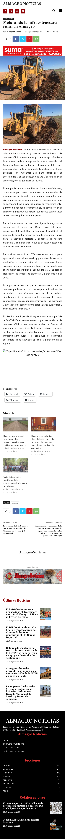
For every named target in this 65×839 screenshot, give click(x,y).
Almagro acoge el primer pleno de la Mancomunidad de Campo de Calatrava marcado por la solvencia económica (43, 442)
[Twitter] (11, 11)
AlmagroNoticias (14, 31)
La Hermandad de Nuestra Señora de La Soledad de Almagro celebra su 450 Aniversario (15, 530)
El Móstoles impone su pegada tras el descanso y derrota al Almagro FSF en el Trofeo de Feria (22, 613)
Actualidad (8, 19)
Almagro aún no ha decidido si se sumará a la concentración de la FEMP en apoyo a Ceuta (22, 672)
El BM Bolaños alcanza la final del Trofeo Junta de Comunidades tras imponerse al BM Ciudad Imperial (21, 632)
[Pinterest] (29, 39)
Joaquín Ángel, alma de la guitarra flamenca (21, 821)
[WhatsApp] (36, 39)
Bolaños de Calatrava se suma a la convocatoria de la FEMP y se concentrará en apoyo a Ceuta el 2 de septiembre (21, 653)
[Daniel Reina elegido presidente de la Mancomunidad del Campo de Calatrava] (15, 465)
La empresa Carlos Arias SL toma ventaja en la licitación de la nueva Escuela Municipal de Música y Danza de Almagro (21, 693)
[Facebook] (5, 11)
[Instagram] (17, 11)
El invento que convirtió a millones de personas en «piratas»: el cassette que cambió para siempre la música (23, 806)
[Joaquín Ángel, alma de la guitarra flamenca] (56, 824)
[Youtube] (23, 11)
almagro (15, 503)
